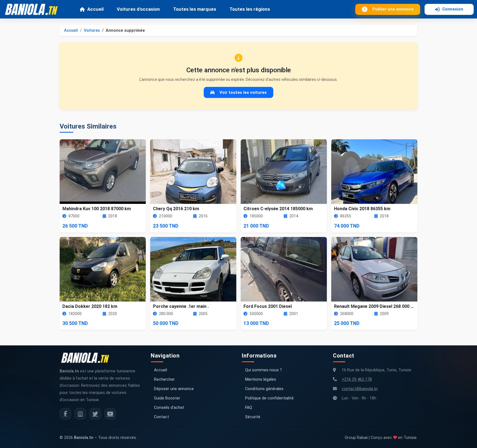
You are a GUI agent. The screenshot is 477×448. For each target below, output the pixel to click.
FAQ (248, 407)
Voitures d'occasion (138, 9)
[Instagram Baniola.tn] (80, 414)
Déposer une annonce (174, 388)
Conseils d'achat (169, 407)
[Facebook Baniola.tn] (65, 414)
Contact (161, 417)
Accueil (95, 9)
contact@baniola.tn (360, 388)
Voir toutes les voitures (243, 92)
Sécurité (252, 417)
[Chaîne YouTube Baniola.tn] (110, 414)
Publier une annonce (393, 9)
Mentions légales (260, 379)
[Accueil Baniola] (33, 9)
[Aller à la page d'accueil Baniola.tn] (87, 357)
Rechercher (164, 379)
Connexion (452, 9)
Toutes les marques (194, 9)
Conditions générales (264, 388)
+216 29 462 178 (357, 379)
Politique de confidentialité (269, 398)
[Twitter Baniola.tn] (95, 414)
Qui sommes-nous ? (263, 370)
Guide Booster (167, 398)
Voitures (92, 30)
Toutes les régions (249, 9)
